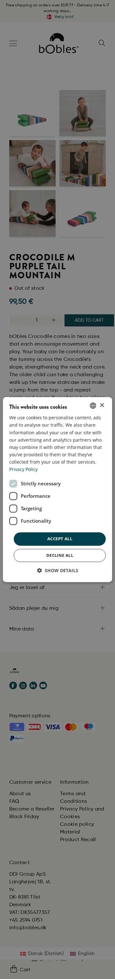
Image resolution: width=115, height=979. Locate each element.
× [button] (101, 405)
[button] (57, 570)
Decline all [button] (59, 555)
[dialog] (57, 489)
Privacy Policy (23, 469)
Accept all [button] (59, 539)
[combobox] (93, 405)
